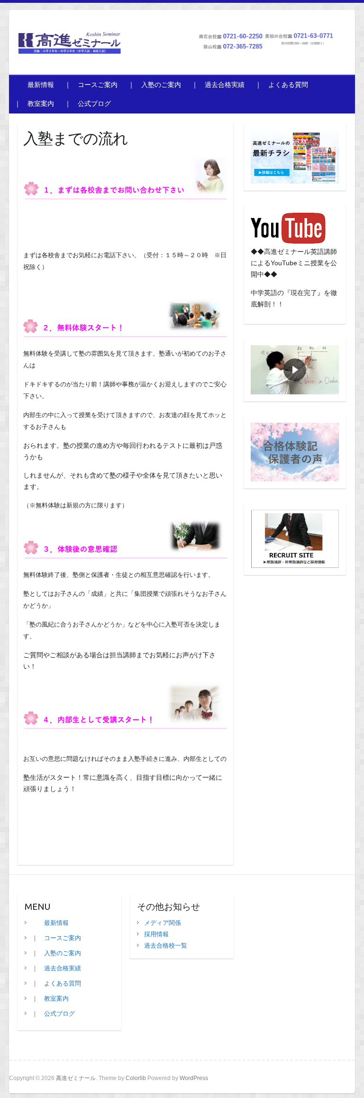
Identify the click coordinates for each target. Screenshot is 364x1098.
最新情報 (34, 84)
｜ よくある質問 (281, 84)
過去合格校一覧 (165, 945)
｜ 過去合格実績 (218, 84)
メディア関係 (162, 922)
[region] (295, 369)
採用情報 (156, 934)
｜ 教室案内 (34, 103)
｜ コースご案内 (91, 84)
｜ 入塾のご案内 (154, 84)
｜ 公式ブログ (91, 103)
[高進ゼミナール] (176, 45)
